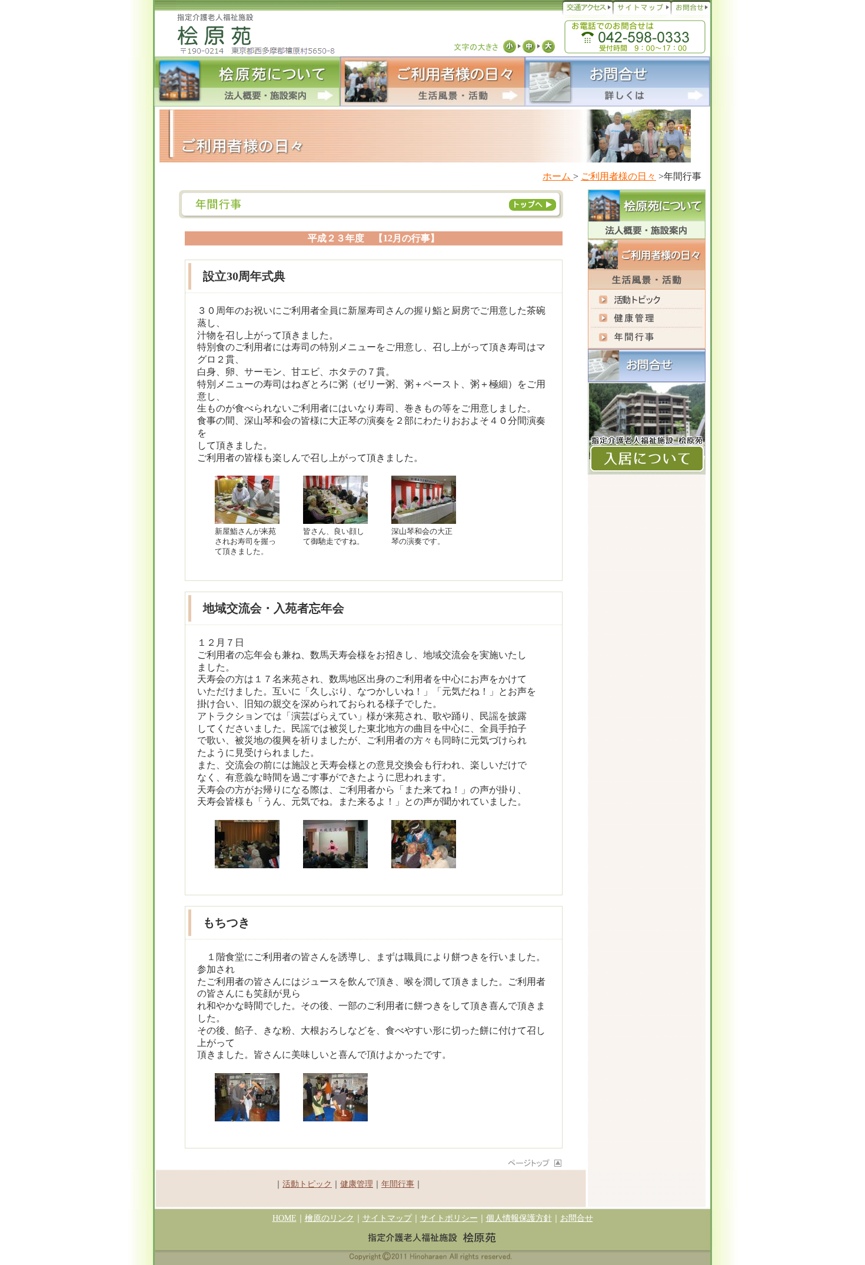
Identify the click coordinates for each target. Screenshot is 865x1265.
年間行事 (397, 1184)
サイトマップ (387, 1218)
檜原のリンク (329, 1218)
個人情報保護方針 (519, 1218)
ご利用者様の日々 (618, 176)
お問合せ (576, 1218)
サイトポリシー (449, 1218)
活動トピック (307, 1184)
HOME (284, 1218)
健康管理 (356, 1184)
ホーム (558, 176)
